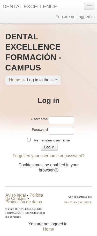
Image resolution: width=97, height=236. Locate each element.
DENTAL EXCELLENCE (30, 6)
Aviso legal (15, 195)
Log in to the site (42, 80)
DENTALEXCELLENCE (78, 202)
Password (40, 129)
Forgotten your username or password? (49, 156)
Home (14, 80)
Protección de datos (23, 202)
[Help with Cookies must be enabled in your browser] (56, 170)
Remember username (52, 140)
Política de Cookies (24, 197)
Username (39, 119)
